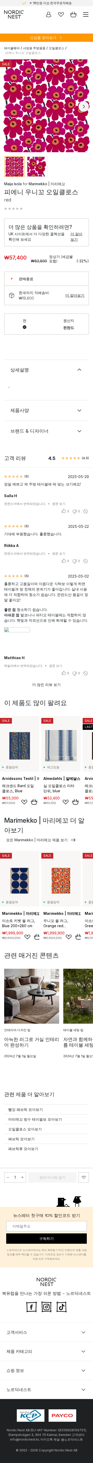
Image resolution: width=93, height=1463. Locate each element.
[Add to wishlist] (24, 802)
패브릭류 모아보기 (23, 1148)
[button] (13, 208)
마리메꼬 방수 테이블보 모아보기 (35, 1119)
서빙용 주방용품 (34, 48)
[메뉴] (86, 14)
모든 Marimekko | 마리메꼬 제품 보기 (37, 840)
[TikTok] (61, 1306)
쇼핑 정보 (15, 1370)
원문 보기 (58, 504)
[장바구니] (73, 14)
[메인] (14, 14)
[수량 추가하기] (22, 1177)
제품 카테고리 (19, 1351)
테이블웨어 (12, 48)
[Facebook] (31, 1306)
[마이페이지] (48, 14)
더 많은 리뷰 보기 (46, 684)
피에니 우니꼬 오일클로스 (23, 53)
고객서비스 (16, 1332)
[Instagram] (46, 1306)
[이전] (9, 106)
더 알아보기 (76, 236)
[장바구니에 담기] (34, 802)
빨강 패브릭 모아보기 (25, 1109)
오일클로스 (56, 48)
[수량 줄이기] (7, 1177)
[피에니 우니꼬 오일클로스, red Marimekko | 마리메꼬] (46, 105)
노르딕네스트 (18, 1389)
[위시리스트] (61, 14)
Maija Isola (13, 184)
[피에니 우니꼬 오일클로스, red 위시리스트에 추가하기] (84, 1177)
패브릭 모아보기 (21, 1139)
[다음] (84, 106)
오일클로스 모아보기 (25, 1129)
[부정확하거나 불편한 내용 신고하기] (85, 511)
